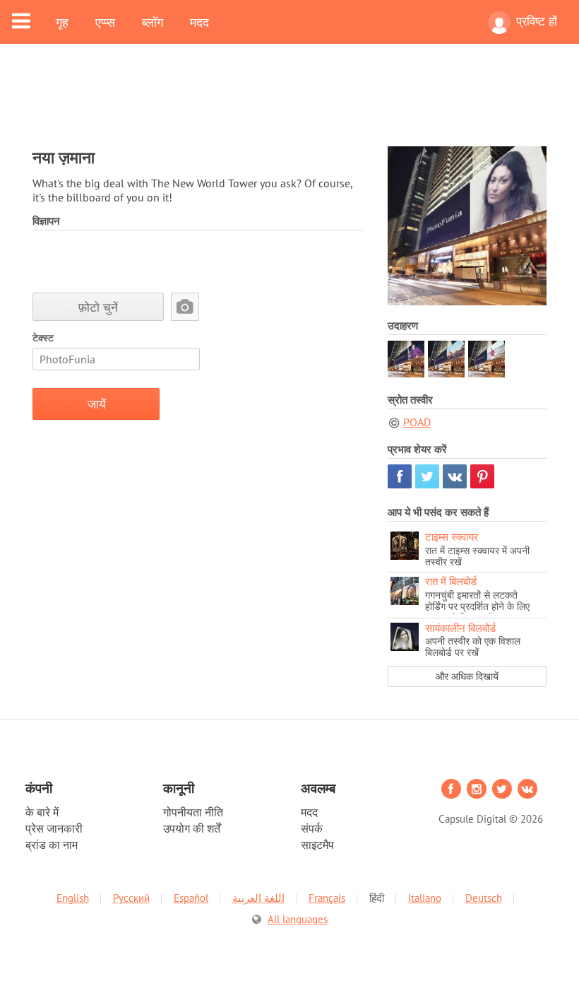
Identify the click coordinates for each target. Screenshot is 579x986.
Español (191, 898)
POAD (417, 422)
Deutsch (483, 898)
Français (327, 898)
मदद (199, 21)
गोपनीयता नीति (193, 812)
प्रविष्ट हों (536, 21)
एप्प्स (105, 21)
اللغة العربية (258, 898)
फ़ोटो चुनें (98, 307)
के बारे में (42, 812)
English (72, 898)
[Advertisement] (289, 104)
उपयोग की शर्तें (191, 828)
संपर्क (312, 828)
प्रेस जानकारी (54, 828)
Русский (131, 898)
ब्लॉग (152, 21)
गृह (62, 21)
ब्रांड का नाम (51, 845)
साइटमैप (317, 845)
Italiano (424, 898)
